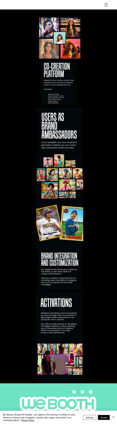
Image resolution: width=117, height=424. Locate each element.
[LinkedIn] (90, 392)
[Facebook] (82, 392)
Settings (90, 417)
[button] (106, 4)
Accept (104, 417)
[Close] (113, 417)
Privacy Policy (27, 420)
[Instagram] (74, 392)
